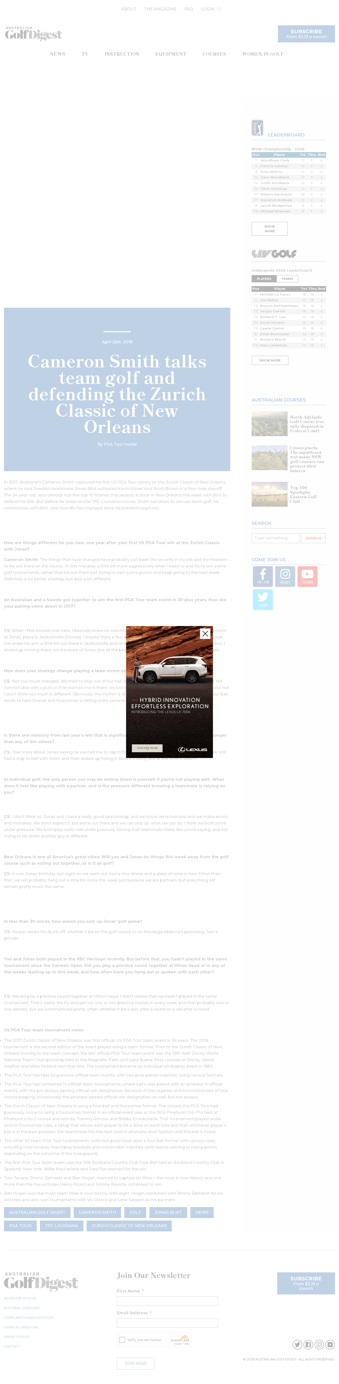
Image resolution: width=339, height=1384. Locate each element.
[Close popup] (205, 633)
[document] (169, 692)
